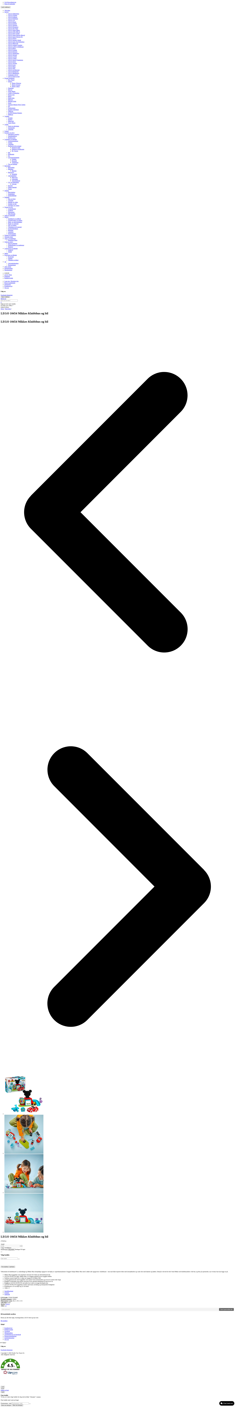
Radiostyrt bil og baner (14, 146)
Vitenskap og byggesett (15, 227)
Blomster (10, 230)
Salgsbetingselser (9, 1338)
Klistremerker (12, 233)
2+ (6, 1306)
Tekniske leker (8, 237)
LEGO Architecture (14, 70)
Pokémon (11, 88)
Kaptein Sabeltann (13, 109)
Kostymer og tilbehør (10, 255)
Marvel (10, 90)
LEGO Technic (12, 63)
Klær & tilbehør (12, 243)
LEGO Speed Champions (15, 60)
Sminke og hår (12, 204)
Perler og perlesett (13, 224)
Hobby (6, 217)
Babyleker (7, 166)
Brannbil (14, 161)
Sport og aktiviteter (13, 126)
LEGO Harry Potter (14, 33)
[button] (117, 1367)
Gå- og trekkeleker (13, 182)
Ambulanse (15, 162)
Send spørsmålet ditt (226, 1309)
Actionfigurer (12, 209)
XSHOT (10, 250)
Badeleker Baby (12, 240)
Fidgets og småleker (10, 235)
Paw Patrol (11, 80)
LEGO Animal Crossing (15, 45)
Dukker (6, 190)
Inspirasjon (7, 284)
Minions (10, 99)
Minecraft (11, 121)
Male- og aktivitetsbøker (15, 222)
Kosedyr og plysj (9, 133)
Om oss (6, 288)
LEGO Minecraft (13, 43)
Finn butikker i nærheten (7, 1266)
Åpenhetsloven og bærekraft (12, 1334)
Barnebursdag (8, 268)
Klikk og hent (5, 1390)
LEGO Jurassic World (14, 40)
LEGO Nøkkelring (13, 14)
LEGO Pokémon (13, 18)
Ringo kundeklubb (9, 283)
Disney (10, 81)
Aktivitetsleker (12, 176)
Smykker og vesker (13, 205)
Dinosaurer (11, 212)
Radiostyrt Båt (16, 147)
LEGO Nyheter (12, 15)
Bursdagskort (8, 270)
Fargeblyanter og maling (15, 220)
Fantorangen (11, 108)
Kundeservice (8, 286)
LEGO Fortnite (12, 50)
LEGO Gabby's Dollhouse (16, 47)
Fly (9, 156)
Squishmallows (12, 136)
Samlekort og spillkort (14, 219)
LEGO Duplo (12, 22)
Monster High (12, 101)
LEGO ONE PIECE (14, 32)
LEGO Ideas (12, 66)
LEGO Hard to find (14, 76)
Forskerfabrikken (13, 228)
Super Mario (11, 91)
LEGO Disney (12, 38)
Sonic (9, 103)
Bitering (14, 171)
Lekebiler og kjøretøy (10, 139)
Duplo (10, 189)
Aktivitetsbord (16, 181)
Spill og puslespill (9, 215)
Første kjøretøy (12, 187)
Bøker (6, 253)
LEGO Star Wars (13, 28)
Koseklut (14, 174)
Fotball (6, 131)
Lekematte (15, 179)
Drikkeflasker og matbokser (16, 245)
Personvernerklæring (10, 1336)
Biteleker (10, 169)
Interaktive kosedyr (13, 134)
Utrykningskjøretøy (13, 157)
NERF (10, 252)
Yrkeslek (10, 200)
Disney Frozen (16, 85)
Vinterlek (10, 129)
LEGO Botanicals (13, 71)
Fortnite (10, 118)
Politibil (14, 159)
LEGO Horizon (12, 52)
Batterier (10, 247)
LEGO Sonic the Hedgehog (16, 42)
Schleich (10, 210)
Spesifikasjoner (8, 1291)
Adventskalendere (13, 263)
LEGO (6, 12)
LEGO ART (11, 68)
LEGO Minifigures (13, 73)
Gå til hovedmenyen (10, 2)
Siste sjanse (7, 266)
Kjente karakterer (9, 78)
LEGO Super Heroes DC (15, 37)
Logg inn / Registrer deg (11, 281)
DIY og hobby (12, 225)
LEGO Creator (12, 57)
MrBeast (10, 114)
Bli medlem (4, 1321)
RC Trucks (15, 151)
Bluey (10, 96)
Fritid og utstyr (8, 242)
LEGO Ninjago (12, 25)
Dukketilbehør (12, 195)
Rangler (10, 185)
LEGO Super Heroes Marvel (16, 35)
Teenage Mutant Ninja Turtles (16, 104)
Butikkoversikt (8, 278)
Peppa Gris (11, 95)
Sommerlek (11, 128)
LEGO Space (12, 61)
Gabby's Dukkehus (13, 93)
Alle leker (7, 10)
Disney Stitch (16, 86)
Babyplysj (11, 172)
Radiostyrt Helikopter (18, 149)
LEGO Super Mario (14, 30)
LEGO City (11, 20)
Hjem (2, 309)
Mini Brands (11, 214)
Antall (2, 1244)
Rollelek (6, 197)
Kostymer (11, 257)
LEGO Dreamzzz (13, 27)
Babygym (14, 177)
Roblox (10, 119)
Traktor (10, 142)
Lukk (2, 1387)
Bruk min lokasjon (6, 1405)
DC (9, 106)
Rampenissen (12, 265)
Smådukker (11, 194)
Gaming (6, 116)
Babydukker (11, 192)
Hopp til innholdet (9, 4)
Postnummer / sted (6, 1403)
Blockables (11, 167)
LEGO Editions (12, 17)
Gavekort (7, 1331)
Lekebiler (11, 144)
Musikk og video (13, 202)
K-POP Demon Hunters (15, 113)
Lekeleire (10, 232)
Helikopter (11, 154)
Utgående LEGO (13, 75)
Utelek (6, 124)
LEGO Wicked (12, 55)
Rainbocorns (11, 138)
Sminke (10, 258)
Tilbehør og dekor (13, 260)
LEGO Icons (12, 65)
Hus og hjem (12, 199)
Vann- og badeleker (10, 238)
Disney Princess (16, 83)
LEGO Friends (12, 23)
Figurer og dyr (8, 207)
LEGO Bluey (12, 48)
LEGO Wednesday (13, 53)
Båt (9, 152)
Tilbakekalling (8, 1333)
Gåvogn (14, 184)
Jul (5, 262)
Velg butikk (11, 1249)
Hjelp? (4, 1342)
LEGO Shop (8, 275)
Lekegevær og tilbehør (11, 248)
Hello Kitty (11, 98)
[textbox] (110, 1309)
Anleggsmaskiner (13, 141)
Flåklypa (10, 111)
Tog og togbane (12, 164)
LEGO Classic (12, 58)
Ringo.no (3, 298)
